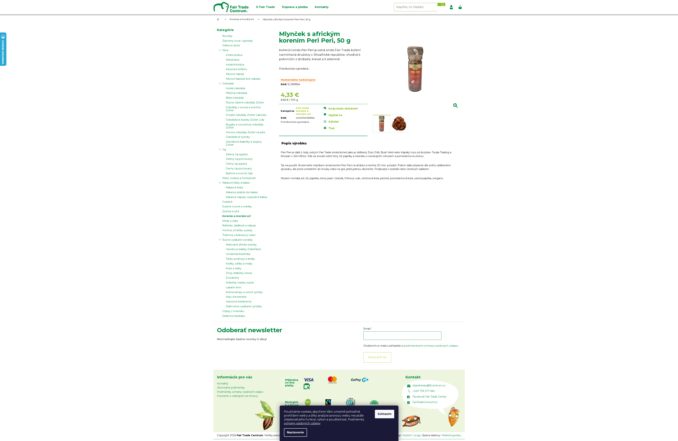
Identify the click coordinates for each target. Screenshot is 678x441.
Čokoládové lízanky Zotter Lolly (245, 119)
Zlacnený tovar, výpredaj (237, 40)
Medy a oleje (230, 220)
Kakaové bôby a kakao (236, 182)
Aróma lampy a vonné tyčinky (244, 292)
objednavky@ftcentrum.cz (428, 385)
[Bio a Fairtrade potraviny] (351, 405)
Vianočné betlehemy (239, 301)
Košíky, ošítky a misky (239, 263)
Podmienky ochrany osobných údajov (240, 391)
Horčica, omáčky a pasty (237, 230)
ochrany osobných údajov (302, 423)
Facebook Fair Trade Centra (429, 396)
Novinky (227, 36)
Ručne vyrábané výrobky (237, 239)
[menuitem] (265, 7)
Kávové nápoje (235, 74)
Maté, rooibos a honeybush (239, 178)
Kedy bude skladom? (343, 108)
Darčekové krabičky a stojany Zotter (244, 143)
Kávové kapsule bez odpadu (243, 78)
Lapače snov (233, 287)
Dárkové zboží (231, 45)
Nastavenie (295, 432)
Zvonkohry (232, 277)
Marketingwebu (451, 435)
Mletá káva (232, 59)
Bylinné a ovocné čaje (239, 173)
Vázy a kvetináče (236, 296)
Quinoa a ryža (230, 211)
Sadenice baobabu (233, 316)
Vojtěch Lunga (411, 435)
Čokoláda (228, 83)
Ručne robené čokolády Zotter (245, 102)
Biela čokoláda (235, 97)
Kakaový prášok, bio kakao (242, 192)
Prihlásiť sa (377, 357)
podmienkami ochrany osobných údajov (430, 345)
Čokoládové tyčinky (238, 137)
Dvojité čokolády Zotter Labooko (246, 115)
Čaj (224, 149)
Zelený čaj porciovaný (239, 159)
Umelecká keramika (238, 254)
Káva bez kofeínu (236, 69)
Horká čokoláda (235, 88)
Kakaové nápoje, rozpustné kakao (246, 197)
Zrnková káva (234, 55)
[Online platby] (350, 382)
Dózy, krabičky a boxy (239, 273)
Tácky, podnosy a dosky (240, 258)
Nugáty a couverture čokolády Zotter (244, 126)
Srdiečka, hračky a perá (240, 282)
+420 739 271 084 (423, 391)
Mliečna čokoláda (236, 93)
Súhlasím (385, 414)
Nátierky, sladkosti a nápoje (239, 225)
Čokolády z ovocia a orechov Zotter (243, 109)
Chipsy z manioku (233, 311)
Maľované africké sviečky (241, 244)
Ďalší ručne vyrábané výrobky (244, 306)
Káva (225, 50)
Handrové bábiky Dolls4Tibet (243, 249)
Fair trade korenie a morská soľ (303, 110)
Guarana (227, 201)
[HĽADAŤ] (441, 4)
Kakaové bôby (234, 187)
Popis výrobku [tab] (294, 143)
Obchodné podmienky (231, 387)
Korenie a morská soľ (236, 216)
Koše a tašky (233, 268)
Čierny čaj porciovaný (239, 168)
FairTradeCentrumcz (424, 402)
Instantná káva (235, 64)
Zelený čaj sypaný (237, 154)
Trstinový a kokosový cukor (239, 235)
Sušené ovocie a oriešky (237, 206)
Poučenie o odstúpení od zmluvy (237, 396)
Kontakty (222, 383)
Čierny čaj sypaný (236, 163)
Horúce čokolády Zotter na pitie (245, 132)
